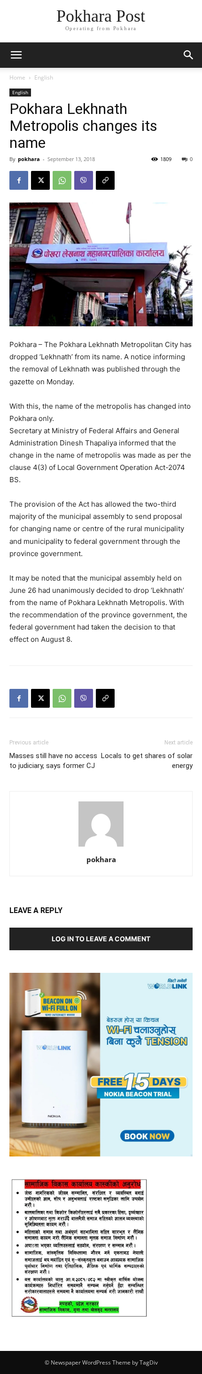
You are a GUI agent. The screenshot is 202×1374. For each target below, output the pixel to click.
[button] (189, 55)
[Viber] (83, 180)
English (43, 77)
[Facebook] (18, 180)
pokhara (29, 158)
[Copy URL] (105, 180)
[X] (40, 180)
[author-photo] (101, 846)
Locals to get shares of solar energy (147, 761)
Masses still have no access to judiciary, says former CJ (53, 761)
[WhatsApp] (62, 180)
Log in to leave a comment (101, 939)
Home (17, 77)
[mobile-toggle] (16, 55)
